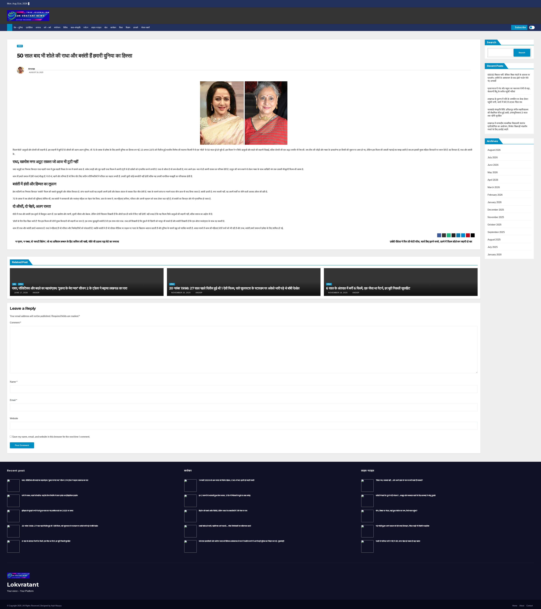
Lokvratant (23, 584)
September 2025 (496, 232)
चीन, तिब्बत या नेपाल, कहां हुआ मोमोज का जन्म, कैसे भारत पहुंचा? (396, 510)
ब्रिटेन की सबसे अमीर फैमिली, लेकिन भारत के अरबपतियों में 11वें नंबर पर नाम (223, 510)
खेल (105, 27)
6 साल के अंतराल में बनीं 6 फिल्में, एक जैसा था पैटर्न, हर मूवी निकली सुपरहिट (368, 288)
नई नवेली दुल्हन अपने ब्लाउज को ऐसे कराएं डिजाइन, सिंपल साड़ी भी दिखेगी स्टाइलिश (402, 526)
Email (13, 400)
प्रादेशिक (29, 27)
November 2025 (496, 217)
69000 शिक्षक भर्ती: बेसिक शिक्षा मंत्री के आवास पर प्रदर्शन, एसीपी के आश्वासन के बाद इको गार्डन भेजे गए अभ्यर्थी (509, 78)
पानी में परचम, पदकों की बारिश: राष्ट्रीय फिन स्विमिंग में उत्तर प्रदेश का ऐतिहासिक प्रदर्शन (50, 495)
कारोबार (113, 27)
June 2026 (493, 165)
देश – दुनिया (18, 27)
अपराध (38, 27)
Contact (529, 606)
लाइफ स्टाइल (96, 27)
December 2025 (496, 210)
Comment (15, 322)
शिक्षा (121, 27)
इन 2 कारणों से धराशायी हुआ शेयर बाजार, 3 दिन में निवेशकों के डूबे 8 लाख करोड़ (224, 495)
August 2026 (494, 150)
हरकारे (135, 27)
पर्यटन (86, 27)
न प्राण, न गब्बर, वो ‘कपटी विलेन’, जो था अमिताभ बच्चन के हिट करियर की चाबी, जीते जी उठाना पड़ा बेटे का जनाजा (67, 241)
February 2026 (495, 195)
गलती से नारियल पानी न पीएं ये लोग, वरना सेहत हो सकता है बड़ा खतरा (398, 541)
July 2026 (493, 157)
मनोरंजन (57, 27)
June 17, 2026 (21, 293)
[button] (508, 27)
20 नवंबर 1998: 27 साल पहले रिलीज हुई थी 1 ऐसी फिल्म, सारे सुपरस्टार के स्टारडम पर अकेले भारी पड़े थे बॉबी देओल (234, 288)
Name (13, 382)
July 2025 (493, 247)
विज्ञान (128, 27)
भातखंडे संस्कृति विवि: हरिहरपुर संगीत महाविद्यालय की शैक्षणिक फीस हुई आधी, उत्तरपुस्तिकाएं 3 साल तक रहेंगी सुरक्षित (508, 112)
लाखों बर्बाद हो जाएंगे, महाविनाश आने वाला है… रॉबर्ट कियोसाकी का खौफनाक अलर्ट (225, 526)
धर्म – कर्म (47, 27)
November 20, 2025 (181, 293)
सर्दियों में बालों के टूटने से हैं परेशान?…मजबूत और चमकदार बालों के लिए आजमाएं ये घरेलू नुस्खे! (405, 495)
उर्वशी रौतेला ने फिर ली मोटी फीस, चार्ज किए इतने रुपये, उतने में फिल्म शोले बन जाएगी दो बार (431, 241)
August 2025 (494, 239)
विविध (65, 27)
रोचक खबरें (145, 27)
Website (14, 418)
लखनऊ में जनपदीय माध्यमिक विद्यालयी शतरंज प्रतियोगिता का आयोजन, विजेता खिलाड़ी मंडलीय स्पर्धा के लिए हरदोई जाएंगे (507, 126)
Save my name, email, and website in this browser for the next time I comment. (51, 437)
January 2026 (495, 202)
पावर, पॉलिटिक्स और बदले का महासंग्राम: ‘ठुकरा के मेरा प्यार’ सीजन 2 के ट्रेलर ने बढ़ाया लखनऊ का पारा (69, 288)
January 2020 (495, 254)
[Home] (9, 27)
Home (514, 606)
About (521, 606)
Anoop (31, 68)
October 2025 (494, 224)
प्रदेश (14, 284)
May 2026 (493, 172)
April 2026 (493, 180)
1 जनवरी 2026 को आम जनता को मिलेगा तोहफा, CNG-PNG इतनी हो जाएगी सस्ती (226, 480)
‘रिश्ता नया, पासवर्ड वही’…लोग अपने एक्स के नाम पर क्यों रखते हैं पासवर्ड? (399, 480)
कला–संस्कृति (76, 27)
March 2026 (494, 187)
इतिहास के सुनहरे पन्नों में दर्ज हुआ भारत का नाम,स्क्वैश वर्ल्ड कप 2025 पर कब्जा (47, 510)
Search (491, 42)
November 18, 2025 (338, 293)
